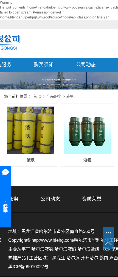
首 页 (37, 96)
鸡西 (113, 258)
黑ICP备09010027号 (28, 266)
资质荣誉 (92, 199)
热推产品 (17, 258)
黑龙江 (58, 258)
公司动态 (86, 64)
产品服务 (54, 96)
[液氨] (30, 130)
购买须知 (44, 64)
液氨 (70, 96)
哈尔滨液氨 (42, 249)
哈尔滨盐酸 (88, 249)
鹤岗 (103, 258)
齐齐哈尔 (89, 258)
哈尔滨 (73, 258)
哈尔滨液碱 (65, 249)
